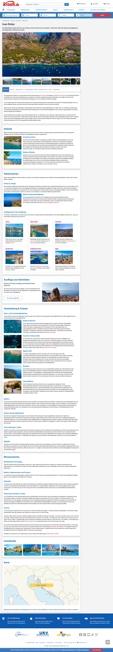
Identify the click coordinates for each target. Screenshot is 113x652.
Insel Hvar (42, 95)
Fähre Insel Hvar (29, 521)
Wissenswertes (43, 89)
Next (78, 81)
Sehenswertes (19, 89)
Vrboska (58, 222)
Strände (12, 89)
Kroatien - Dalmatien (16, 20)
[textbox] (12, 15)
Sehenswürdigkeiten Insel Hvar (50, 202)
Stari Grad (34, 222)
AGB (37, 642)
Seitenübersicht (6, 20)
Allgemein (5, 89)
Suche (102, 15)
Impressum (42, 642)
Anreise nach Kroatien (53, 533)
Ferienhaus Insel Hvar (13, 554)
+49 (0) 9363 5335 (71, 642)
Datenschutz (50, 642)
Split (56, 249)
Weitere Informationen (67, 650)
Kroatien (62, 95)
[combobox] (11, 15)
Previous (4, 81)
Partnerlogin (58, 642)
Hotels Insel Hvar (50, 554)
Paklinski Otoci (35, 249)
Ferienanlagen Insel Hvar (69, 554)
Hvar (12, 266)
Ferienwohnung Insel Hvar (32, 554)
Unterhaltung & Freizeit (31, 89)
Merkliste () (82, 4)
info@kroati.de (82, 642)
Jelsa (7, 222)
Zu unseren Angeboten (13, 298)
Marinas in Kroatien (50, 332)
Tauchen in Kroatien (50, 347)
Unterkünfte (56, 89)
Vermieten (95, 4)
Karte (50, 89)
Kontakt (107, 4)
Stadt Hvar (9, 249)
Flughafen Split (55, 526)
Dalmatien (56, 95)
